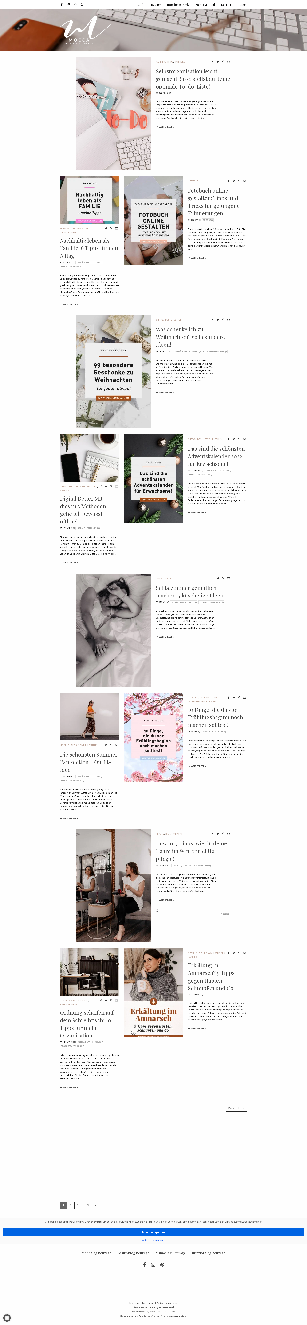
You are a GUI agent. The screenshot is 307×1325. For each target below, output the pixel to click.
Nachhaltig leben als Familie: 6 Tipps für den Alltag (89, 248)
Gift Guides (163, 319)
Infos (242, 4)
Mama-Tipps (83, 228)
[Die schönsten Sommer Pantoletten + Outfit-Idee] (89, 716)
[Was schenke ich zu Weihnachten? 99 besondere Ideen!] (113, 371)
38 (72, 1042)
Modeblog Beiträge (96, 1253)
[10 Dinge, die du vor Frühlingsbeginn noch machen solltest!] (153, 737)
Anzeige (207, 220)
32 (200, 470)
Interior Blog (164, 578)
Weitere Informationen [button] (153, 1240)
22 (200, 994)
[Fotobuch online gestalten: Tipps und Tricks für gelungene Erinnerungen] (153, 220)
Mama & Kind (67, 228)
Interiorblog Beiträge (208, 1253)
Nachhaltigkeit (69, 232)
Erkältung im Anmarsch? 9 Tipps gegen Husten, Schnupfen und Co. (211, 976)
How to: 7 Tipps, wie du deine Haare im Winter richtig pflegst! (191, 850)
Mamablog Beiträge (171, 1253)
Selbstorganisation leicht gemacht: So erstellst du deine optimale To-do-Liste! (193, 78)
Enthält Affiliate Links (88, 262)
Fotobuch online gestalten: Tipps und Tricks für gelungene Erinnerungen (214, 202)
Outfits (72, 745)
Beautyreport (173, 833)
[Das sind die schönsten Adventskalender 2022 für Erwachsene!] (153, 478)
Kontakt (160, 1303)
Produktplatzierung (210, 602)
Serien (218, 439)
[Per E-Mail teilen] (228, 62)
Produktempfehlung (71, 266)
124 (169, 351)
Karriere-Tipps (164, 61)
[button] (7, 1318)
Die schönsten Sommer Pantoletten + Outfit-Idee (89, 762)
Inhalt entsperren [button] (153, 1232)
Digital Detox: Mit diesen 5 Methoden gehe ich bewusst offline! (83, 510)
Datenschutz (148, 1303)
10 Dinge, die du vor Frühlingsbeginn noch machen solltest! (215, 717)
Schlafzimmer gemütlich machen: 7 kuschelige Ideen (190, 591)
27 (87, 1205)
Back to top (235, 1108)
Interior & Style (178, 4)
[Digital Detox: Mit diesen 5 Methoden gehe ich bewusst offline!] (89, 458)
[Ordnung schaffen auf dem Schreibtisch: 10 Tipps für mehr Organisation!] (89, 972)
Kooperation (172, 1303)
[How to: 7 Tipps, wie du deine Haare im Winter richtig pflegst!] (113, 885)
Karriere (180, 61)
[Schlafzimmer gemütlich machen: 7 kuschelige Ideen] (113, 630)
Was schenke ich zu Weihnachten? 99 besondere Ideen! (190, 336)
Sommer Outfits (88, 745)
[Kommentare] (200, 220)
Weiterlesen (166, 126)
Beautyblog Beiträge (133, 1253)
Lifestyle (193, 181)
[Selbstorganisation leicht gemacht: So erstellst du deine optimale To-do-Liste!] (113, 113)
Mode (63, 745)
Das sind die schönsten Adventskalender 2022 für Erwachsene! (216, 456)
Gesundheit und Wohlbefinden (78, 486)
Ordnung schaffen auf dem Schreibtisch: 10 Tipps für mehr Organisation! (87, 1024)
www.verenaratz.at (177, 1315)
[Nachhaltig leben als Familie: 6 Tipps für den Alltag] (89, 200)
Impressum (134, 1303)
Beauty (160, 833)
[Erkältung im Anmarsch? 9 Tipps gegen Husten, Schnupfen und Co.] (153, 992)
